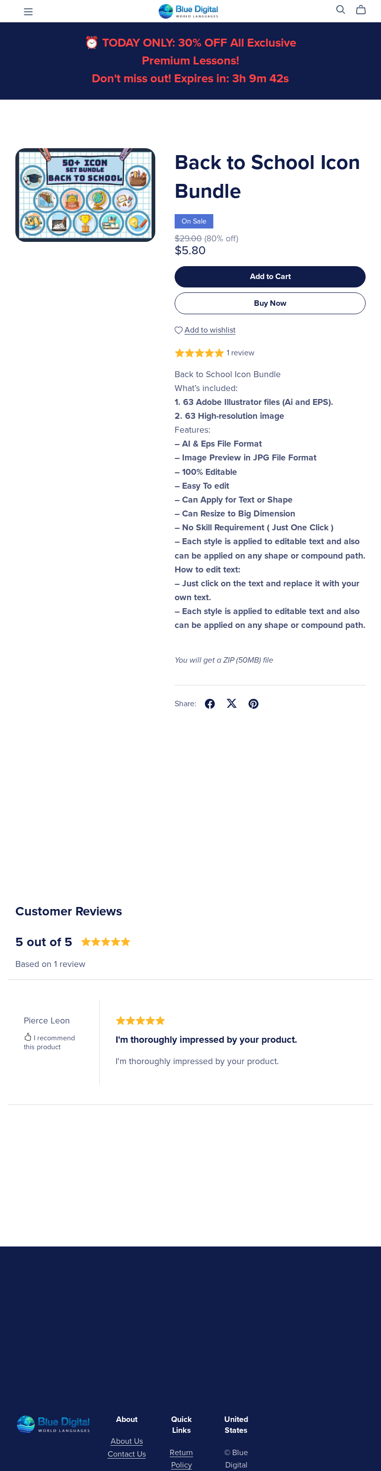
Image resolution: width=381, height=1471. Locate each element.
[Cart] (365, 10)
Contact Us (127, 1454)
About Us (127, 1441)
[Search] (340, 9)
